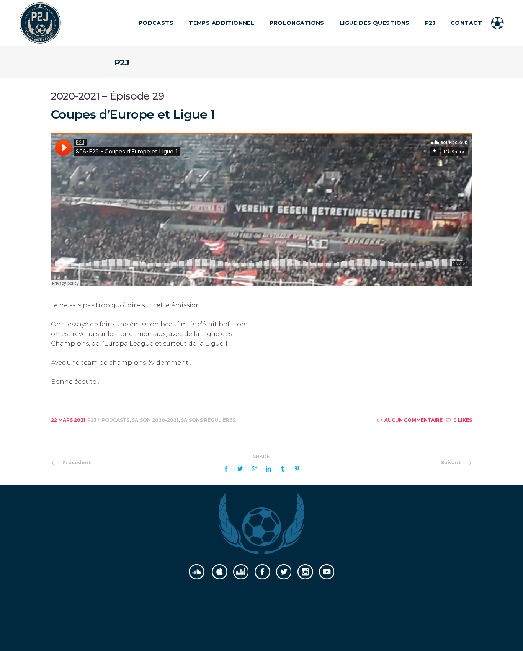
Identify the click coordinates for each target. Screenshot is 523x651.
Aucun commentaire (413, 420)
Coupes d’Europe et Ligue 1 (133, 114)
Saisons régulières (208, 420)
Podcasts (115, 420)
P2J (92, 420)
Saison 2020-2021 (155, 420)
